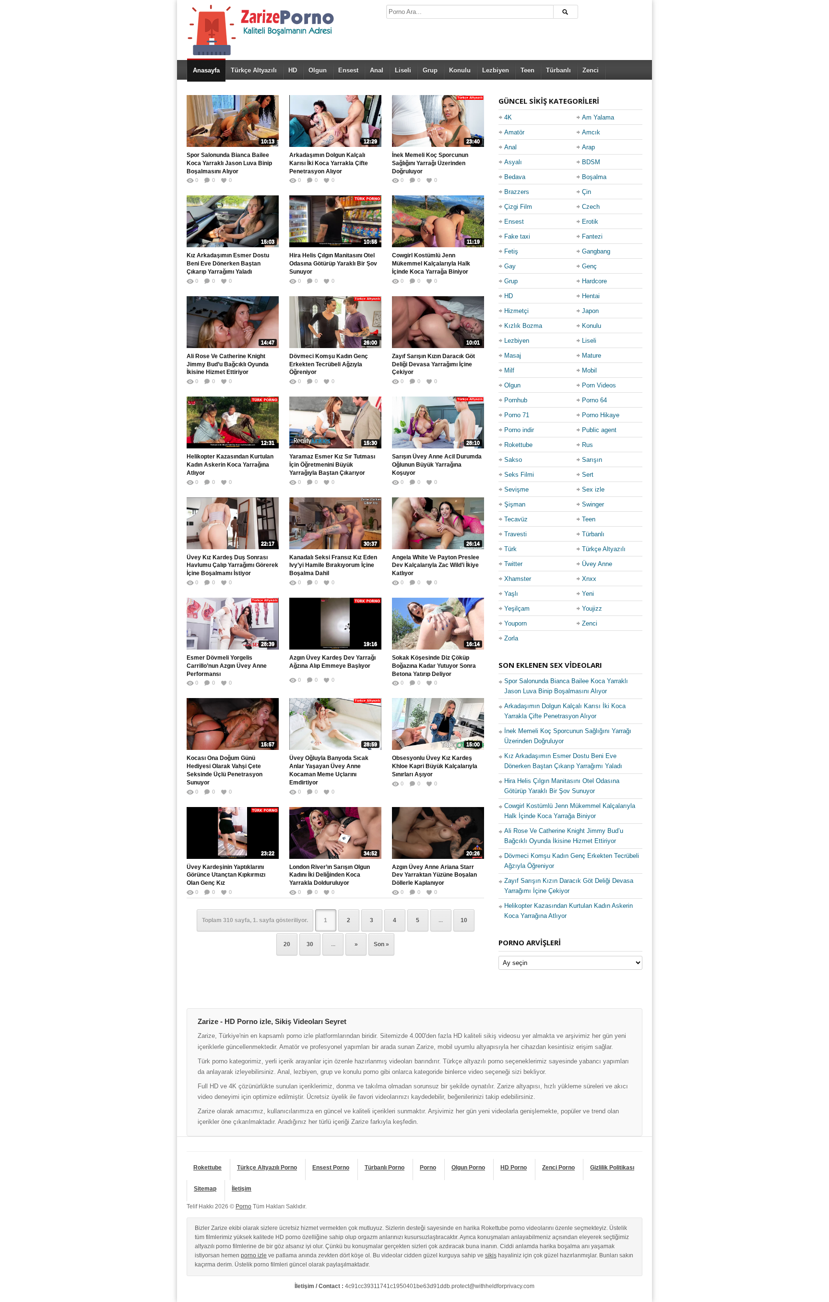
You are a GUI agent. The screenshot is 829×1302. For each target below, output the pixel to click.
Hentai (591, 296)
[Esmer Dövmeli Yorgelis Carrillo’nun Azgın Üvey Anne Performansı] (233, 624)
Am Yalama (598, 117)
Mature (591, 355)
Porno (428, 1167)
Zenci (590, 70)
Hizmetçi (516, 310)
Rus (587, 444)
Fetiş (511, 251)
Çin (586, 191)
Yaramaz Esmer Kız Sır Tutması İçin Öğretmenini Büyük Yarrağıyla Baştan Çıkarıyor (332, 464)
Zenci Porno (558, 1167)
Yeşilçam (517, 608)
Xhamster (517, 578)
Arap (588, 147)
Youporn (515, 623)
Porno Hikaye (600, 415)
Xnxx (589, 578)
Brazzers (516, 191)
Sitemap (205, 1188)
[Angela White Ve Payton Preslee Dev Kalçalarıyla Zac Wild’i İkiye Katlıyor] (438, 523)
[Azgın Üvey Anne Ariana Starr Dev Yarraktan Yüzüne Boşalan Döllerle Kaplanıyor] (438, 833)
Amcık (591, 132)
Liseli (403, 70)
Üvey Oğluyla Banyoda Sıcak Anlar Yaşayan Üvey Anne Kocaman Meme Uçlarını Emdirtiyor (328, 770)
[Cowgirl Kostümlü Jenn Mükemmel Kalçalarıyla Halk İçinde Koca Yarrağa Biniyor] (438, 221)
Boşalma (594, 177)
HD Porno (513, 1167)
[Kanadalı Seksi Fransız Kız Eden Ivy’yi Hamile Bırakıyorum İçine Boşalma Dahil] (335, 523)
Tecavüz (516, 519)
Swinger (593, 504)
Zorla (511, 638)
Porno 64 (594, 400)
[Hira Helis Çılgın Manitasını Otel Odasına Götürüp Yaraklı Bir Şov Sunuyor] (335, 221)
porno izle (254, 1255)
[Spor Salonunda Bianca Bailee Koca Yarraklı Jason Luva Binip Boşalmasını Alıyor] (233, 121)
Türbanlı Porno (384, 1167)
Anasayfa (206, 70)
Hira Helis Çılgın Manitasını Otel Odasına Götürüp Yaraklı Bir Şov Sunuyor (333, 263)
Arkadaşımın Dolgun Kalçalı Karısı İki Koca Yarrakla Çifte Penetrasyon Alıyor (328, 163)
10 (464, 920)
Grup (430, 70)
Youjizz (592, 608)
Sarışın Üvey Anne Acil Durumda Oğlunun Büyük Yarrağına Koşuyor (437, 464)
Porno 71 (516, 415)
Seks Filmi (519, 474)
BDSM (591, 162)
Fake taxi (517, 236)
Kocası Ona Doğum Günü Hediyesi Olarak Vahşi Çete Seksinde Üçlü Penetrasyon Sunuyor (224, 770)
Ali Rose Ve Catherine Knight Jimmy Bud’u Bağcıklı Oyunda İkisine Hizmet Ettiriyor (228, 364)
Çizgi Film (518, 206)
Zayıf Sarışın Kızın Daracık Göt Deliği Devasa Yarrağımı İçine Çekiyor (433, 364)
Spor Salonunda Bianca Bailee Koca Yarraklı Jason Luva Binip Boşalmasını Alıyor (229, 163)
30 (310, 944)
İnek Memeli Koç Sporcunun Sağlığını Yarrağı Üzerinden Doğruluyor (430, 163)
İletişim (241, 1188)
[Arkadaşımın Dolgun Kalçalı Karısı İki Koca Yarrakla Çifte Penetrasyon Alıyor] (335, 121)
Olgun (317, 70)
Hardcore (594, 281)
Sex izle (593, 489)
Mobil (589, 370)
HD (292, 70)
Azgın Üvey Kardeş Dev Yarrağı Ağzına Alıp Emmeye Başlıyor (332, 661)
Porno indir (519, 430)
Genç (589, 266)
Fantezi (592, 236)
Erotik (590, 221)
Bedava (514, 177)
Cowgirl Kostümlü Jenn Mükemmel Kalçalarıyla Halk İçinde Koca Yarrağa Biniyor (431, 263)
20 (287, 944)
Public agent (599, 430)
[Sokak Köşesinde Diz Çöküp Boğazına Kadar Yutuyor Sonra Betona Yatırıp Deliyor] (438, 624)
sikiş (491, 1255)
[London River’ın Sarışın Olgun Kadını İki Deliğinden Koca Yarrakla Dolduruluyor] (335, 833)
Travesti (515, 534)
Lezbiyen (495, 70)
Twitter (513, 563)
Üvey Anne (597, 563)
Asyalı (513, 162)
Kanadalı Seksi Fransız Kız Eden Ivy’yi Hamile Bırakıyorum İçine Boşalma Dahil (333, 565)
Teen (527, 70)
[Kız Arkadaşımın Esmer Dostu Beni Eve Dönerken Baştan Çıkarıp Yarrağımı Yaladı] (233, 221)
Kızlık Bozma (523, 325)
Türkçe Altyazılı (254, 70)
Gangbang (596, 251)
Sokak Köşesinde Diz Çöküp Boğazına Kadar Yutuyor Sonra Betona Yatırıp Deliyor (434, 665)
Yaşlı (511, 593)
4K (508, 117)
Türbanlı (558, 70)
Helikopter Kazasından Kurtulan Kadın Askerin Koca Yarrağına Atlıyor (230, 464)
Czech (591, 206)
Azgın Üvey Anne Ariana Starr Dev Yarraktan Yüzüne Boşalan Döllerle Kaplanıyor (434, 875)
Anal (376, 70)
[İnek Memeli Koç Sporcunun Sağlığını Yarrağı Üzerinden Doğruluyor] (438, 121)
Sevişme (516, 489)
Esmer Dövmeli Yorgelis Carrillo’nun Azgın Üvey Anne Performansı (227, 665)
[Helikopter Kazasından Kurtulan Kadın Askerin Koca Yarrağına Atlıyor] (233, 422)
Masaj (512, 355)
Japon (590, 310)
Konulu (460, 70)
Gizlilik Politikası (612, 1167)
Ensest (348, 70)
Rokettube (518, 444)
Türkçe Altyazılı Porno (267, 1167)
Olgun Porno (468, 1167)
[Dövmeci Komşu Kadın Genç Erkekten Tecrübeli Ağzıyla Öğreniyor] (335, 322)
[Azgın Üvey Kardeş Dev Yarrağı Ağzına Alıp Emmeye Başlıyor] (335, 624)
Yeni (588, 593)
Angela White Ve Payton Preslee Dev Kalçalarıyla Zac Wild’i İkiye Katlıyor (435, 565)
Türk (510, 549)
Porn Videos (599, 385)
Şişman (514, 504)
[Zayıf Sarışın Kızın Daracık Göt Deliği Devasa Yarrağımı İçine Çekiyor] (438, 322)
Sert (587, 474)
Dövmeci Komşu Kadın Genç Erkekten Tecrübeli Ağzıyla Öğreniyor (328, 364)
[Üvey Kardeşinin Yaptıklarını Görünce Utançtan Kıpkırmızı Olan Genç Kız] (233, 833)
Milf (509, 370)
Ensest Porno (330, 1167)
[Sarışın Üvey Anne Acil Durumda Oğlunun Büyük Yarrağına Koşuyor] (438, 422)
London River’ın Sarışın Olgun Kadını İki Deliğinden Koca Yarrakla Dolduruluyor (329, 875)
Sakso (513, 459)
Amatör (514, 132)
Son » (381, 944)
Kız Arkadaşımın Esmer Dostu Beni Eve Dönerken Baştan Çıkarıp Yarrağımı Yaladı (228, 263)
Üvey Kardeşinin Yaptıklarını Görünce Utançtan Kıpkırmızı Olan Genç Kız (226, 875)
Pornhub (515, 400)
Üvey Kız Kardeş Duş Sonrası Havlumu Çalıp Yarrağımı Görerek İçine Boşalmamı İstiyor (232, 565)
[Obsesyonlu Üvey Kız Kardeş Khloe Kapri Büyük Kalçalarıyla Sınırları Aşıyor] (438, 724)
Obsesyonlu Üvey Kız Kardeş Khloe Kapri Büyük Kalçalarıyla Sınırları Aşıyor (434, 766)
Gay (510, 266)
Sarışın (592, 459)
